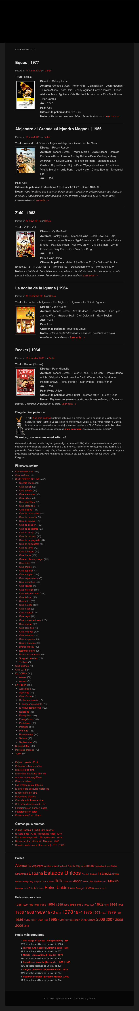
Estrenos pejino (27, 650)
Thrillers (23, 662)
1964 (113, 904)
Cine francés (25, 585)
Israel (51, 881)
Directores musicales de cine (30, 773)
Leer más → (112, 116)
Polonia (32, 888)
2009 (19, 925)
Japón (77, 880)
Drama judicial (26, 646)
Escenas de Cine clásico (28, 815)
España (36, 873)
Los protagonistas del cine (29, 785)
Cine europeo (26, 574)
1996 (61, 920)
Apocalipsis (25, 688)
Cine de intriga (26, 532)
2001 (77, 920)
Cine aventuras (27, 494)
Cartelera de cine (24, 471)
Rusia (71, 888)
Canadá (89, 866)
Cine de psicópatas (29, 543)
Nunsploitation (22, 746)
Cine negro (24, 616)
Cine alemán (25, 490)
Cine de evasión (27, 524)
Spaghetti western (28, 658)
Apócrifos (24, 692)
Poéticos (23, 726)
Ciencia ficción (27, 482)
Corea (108, 866)
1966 (19, 912)
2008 (119, 919)
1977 (103, 912)
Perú (26, 888)
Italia (59, 880)
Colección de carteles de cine (30, 804)
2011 (26, 925)
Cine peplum (25, 624)
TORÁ (18, 753)
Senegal (80, 888)
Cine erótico (25, 566)
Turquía (103, 888)
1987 (27, 920)
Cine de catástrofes (29, 513)
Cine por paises (23, 781)
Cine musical (26, 612)
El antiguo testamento (30, 704)
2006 (100, 919)
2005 (92, 919)
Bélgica (79, 865)
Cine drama (25, 555)
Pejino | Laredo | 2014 (26, 762)
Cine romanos (26, 635)
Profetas (23, 730)
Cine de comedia (28, 517)
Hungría (37, 881)
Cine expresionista (29, 578)
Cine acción (25, 486)
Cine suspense (27, 639)
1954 (51, 904)
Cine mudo (24, 608)
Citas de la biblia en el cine (29, 800)
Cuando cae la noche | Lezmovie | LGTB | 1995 (39, 845)
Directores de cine (24, 769)
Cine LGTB (20, 669)
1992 (39, 920)
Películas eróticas (24, 749)
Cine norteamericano (30, 620)
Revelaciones (26, 734)
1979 (111, 912)
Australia (48, 866)
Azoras (23, 681)
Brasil (64, 866)
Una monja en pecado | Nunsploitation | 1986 (38, 837)
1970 (50, 912)
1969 (40, 912)
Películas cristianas (29, 654)
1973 (67, 911)
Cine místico (25, 604)
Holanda (18, 881)
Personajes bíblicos (25, 796)
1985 (119, 913)
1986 (19, 919)
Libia (91, 881)
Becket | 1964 (27, 350)
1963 (106, 904)
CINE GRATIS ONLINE (27, 479)
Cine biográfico (27, 502)
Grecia (115, 873)
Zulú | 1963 (25, 212)
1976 (97, 912)
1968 (29, 912)
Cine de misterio (27, 536)
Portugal (40, 888)
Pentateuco (25, 723)
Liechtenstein (100, 881)
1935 (18, 904)
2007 (110, 919)
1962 (99, 904)
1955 (59, 904)
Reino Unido (56, 887)
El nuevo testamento (30, 707)
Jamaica (68, 881)
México (113, 880)
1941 (36, 904)
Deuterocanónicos (28, 700)
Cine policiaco (26, 627)
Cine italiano (25, 597)
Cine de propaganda (29, 540)
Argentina (37, 866)
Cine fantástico (27, 582)
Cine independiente (29, 593)
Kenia (85, 881)
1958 (73, 904)
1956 (66, 904)
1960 (86, 904)
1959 (80, 904)
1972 (58, 912)
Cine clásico (25, 509)
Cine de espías (27, 521)
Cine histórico (26, 589)
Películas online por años (28, 766)
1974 (78, 912)
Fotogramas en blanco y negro (31, 807)
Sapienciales (26, 742)
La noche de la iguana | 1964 (41, 288)
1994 (45, 920)
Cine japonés (22, 665)
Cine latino (24, 601)
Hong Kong (28, 881)
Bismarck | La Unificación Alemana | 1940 (37, 841)
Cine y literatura (27, 643)
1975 (87, 912)
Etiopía (85, 874)
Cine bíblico (25, 696)
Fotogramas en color (26, 811)
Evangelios (25, 715)
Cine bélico (25, 498)
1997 (67, 920)
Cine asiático (22, 475)
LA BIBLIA (20, 685)
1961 (92, 904)
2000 (72, 920)
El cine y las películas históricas (32, 788)
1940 (30, 904)
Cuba (114, 866)
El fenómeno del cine (26, 792)
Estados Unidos (62, 872)
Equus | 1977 (27, 62)
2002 (84, 920)
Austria (58, 866)
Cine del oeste (26, 551)
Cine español (26, 570)
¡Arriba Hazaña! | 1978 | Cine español (34, 829)
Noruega (19, 888)
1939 (25, 904)
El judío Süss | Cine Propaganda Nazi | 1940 (38, 833)
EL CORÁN (21, 673)
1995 (53, 919)
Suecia (89, 888)
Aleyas (22, 677)
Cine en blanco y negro (31, 559)
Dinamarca (21, 873)
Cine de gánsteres (28, 528)
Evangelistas (26, 719)
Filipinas (92, 873)
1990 (33, 920)
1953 (43, 904)
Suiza (96, 888)
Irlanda (44, 881)
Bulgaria (71, 866)
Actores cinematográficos (28, 777)
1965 (120, 904)
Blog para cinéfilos (42, 417)
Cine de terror (26, 547)
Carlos (48, 70)
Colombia (99, 866)
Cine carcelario (27, 505)
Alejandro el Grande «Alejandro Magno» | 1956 (58, 129)
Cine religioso (26, 631)
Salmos (23, 738)
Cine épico (24, 563)
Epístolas (24, 711)
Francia (104, 873)
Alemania (23, 865)
